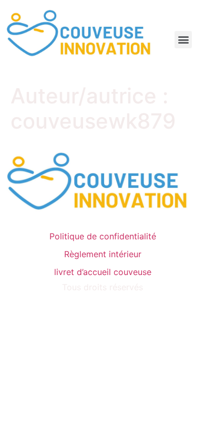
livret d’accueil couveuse (102, 272)
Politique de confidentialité (102, 236)
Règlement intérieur (102, 254)
